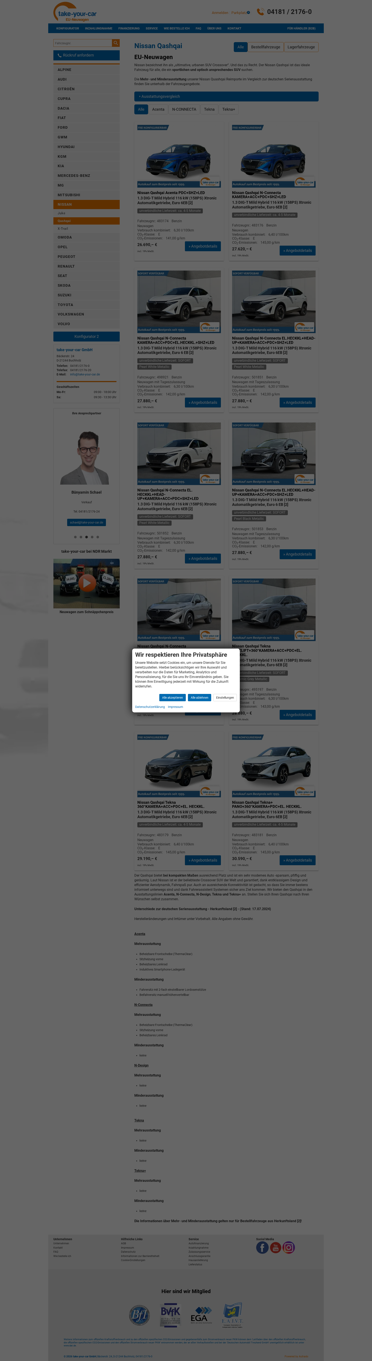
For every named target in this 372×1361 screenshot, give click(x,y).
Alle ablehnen (199, 697)
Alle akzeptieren (172, 697)
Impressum (175, 707)
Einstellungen (225, 697)
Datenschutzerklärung (150, 707)
